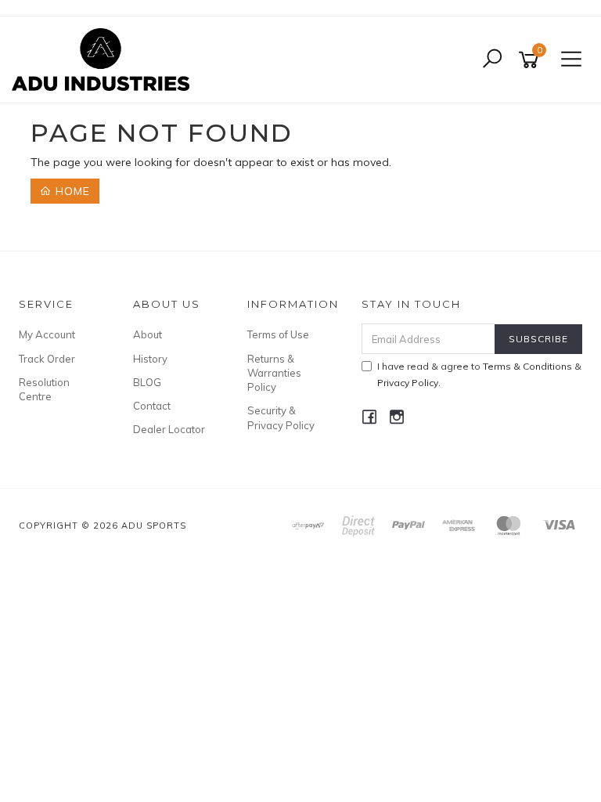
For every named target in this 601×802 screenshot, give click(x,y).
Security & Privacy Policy (281, 417)
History (150, 358)
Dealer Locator (169, 429)
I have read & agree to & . (479, 374)
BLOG (147, 382)
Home (71, 191)
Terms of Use (278, 334)
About (147, 334)
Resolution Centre (44, 389)
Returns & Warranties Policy (274, 372)
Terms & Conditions (527, 366)
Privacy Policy (407, 382)
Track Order (47, 358)
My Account (47, 334)
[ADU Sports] (104, 59)
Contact (152, 405)
